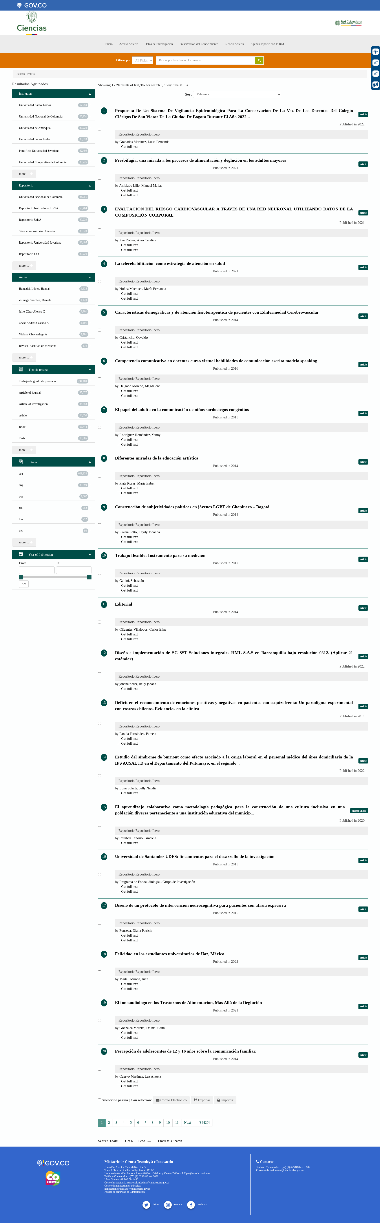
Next (188, 1122)
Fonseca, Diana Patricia (135, 930)
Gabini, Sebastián (131, 581)
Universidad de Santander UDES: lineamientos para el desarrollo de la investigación (194, 856)
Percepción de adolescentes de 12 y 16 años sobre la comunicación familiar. (185, 1051)
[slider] (21, 577)
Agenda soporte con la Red (267, 44)
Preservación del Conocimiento (198, 44)
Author (23, 277)
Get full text (129, 146)
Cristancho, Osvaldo (133, 337)
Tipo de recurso (38, 369)
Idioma (32, 462)
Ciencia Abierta (234, 44)
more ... (24, 173)
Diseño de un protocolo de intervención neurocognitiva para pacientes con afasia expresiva (200, 905)
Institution (25, 93)
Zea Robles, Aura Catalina (137, 240)
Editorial (123, 604)
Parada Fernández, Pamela (137, 734)
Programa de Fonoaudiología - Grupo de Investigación (157, 882)
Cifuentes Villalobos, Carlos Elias (142, 629)
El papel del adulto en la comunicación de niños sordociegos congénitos (182, 409)
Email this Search (169, 1141)
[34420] (204, 1122)
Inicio (109, 44)
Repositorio (26, 185)
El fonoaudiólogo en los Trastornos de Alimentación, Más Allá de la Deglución (188, 1002)
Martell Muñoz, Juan (133, 979)
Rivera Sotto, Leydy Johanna (139, 532)
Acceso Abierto (128, 44)
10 (168, 1122)
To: (58, 563)
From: (23, 563)
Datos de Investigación (159, 44)
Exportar (203, 1100)
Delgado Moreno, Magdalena (139, 386)
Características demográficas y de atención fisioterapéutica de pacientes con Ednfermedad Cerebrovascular (217, 312)
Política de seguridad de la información (124, 1191)
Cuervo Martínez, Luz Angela (140, 1076)
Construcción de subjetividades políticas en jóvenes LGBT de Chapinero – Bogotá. (192, 506)
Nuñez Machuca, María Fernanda (142, 289)
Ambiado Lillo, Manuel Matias (140, 185)
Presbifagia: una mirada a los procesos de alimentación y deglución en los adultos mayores (200, 160)
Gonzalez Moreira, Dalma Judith (142, 1028)
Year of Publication (40, 554)
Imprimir (226, 1100)
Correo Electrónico (173, 1100)
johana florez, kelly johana (137, 684)
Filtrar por (123, 60)
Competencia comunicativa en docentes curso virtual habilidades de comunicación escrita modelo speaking (216, 360)
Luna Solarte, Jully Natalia (137, 788)
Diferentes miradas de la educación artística (156, 458)
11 (177, 1122)
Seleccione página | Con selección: (127, 1100)
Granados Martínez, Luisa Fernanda (144, 142)
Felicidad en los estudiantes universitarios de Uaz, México (169, 953)
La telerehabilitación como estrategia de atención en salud (170, 263)
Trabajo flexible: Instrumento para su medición (160, 555)
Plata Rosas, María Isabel (136, 483)
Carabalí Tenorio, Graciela (137, 838)
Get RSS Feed (134, 1141)
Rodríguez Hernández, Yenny (140, 435)
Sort (188, 94)
